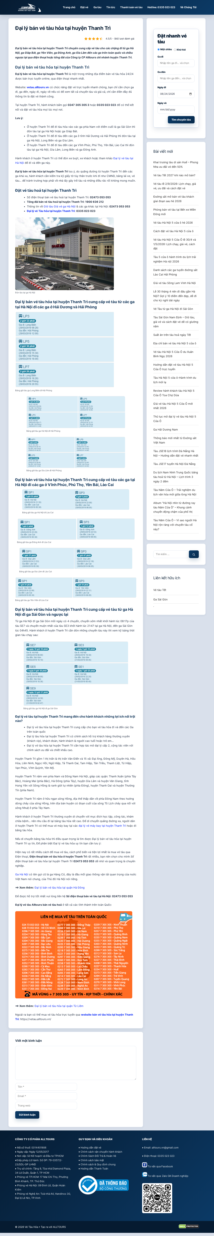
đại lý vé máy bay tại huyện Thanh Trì (102, 825)
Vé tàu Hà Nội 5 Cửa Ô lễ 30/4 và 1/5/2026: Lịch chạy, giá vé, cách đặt (174, 244)
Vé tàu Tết (159, 590)
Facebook (167, 1166)
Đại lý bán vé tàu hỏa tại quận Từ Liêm (59, 1006)
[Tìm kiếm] (194, 554)
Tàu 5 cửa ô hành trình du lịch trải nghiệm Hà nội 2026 (174, 259)
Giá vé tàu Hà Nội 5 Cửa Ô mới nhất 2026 (173, 406)
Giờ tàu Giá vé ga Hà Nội (60, 206)
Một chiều (166, 49)
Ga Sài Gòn (160, 599)
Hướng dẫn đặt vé (91, 1147)
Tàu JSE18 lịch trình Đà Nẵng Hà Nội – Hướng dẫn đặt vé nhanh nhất (175, 453)
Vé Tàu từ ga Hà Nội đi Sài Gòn (173, 308)
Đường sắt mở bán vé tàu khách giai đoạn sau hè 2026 (173, 199)
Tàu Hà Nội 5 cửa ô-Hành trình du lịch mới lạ (174, 380)
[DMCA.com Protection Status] (189, 1227)
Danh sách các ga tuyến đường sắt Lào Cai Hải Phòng (175, 272)
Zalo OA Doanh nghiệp (175, 1176)
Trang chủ (69, 7)
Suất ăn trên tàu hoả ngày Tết (172, 334)
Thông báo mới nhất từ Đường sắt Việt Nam (174, 440)
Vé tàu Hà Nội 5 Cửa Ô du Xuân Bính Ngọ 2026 (173, 354)
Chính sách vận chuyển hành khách (101, 1151)
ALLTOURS (59, 1226)
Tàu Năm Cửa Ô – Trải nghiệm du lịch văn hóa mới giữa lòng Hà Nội (174, 492)
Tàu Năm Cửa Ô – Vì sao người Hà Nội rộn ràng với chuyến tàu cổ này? (175, 525)
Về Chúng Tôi (188, 7)
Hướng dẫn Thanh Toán (94, 1168)
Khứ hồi (181, 49)
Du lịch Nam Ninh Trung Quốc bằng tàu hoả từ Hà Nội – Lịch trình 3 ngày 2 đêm (175, 477)
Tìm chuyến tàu (181, 119)
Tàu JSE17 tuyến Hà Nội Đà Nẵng (174, 464)
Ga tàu (97, 7)
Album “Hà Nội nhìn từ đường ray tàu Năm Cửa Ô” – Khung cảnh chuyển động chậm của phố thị (174, 507)
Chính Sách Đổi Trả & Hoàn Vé (98, 1155)
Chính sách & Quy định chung (98, 1164)
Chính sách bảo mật (92, 1160)
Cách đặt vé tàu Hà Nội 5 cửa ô (173, 231)
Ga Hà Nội (21, 874)
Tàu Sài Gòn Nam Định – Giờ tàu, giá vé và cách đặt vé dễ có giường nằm (175, 322)
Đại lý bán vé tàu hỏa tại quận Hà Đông (60, 887)
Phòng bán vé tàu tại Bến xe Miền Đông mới (174, 212)
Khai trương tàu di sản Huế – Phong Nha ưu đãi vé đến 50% (175, 164)
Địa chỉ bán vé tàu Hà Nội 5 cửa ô (174, 343)
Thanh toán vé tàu (131, 7)
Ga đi (160, 56)
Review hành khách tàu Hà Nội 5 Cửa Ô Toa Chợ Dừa (173, 393)
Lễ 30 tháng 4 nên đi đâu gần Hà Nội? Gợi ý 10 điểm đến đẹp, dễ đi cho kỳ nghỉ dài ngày (175, 296)
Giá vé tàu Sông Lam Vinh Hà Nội (174, 283)
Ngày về (162, 103)
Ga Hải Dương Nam (165, 429)
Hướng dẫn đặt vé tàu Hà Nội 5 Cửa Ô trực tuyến (173, 367)
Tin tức (110, 7)
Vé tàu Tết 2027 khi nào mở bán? (174, 175)
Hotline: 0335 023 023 (161, 7)
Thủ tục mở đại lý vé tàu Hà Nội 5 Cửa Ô (174, 419)
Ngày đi (161, 87)
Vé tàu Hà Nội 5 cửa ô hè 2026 (173, 222)
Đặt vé (84, 7)
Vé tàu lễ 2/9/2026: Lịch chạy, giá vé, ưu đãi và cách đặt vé (174, 186)
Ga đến (161, 72)
